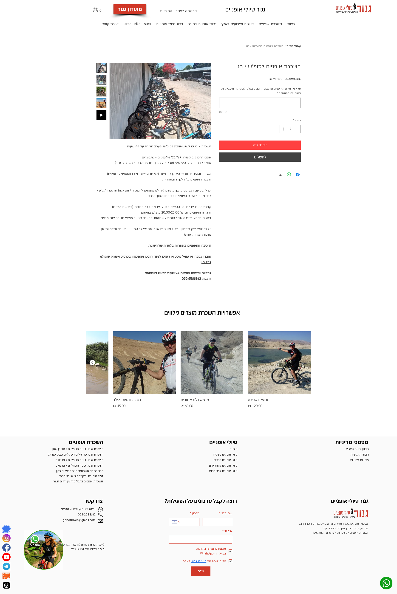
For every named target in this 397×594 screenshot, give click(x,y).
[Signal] (6, 529)
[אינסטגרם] (6, 538)
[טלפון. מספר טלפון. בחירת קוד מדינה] (176, 522)
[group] (198, 370)
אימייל (227, 531)
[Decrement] (297, 129)
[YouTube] (6, 557)
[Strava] (6, 576)
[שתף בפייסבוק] (298, 174)
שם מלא (225, 513)
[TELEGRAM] (6, 566)
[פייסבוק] (6, 547)
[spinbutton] (290, 129)
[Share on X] (280, 174)
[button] (99, 9)
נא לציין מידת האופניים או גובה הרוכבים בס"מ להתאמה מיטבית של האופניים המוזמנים (261, 91)
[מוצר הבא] (92, 362)
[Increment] (283, 129)
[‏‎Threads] (6, 585)
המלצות (166, 11)
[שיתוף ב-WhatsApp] (289, 174)
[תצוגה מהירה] (279, 362)
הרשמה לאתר (186, 11)
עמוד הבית (293, 46)
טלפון (194, 513)
